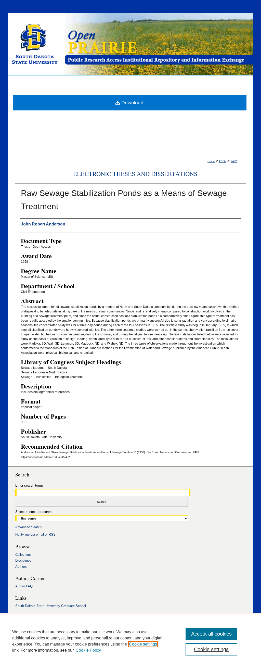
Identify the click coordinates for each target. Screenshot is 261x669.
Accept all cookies (211, 634)
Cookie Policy (88, 650)
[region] (130, 641)
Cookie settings (143, 644)
